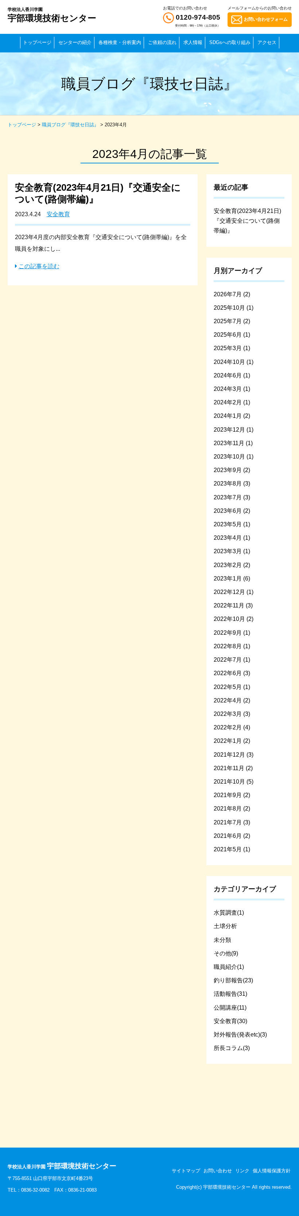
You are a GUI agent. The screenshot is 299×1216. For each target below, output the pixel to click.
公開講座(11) (230, 1008)
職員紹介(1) (229, 967)
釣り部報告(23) (233, 980)
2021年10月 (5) (233, 782)
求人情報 (192, 42)
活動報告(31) (230, 994)
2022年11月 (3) (233, 605)
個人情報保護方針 (272, 1170)
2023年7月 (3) (232, 497)
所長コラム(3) (232, 1048)
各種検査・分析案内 (119, 42)
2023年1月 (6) (232, 578)
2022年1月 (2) (232, 741)
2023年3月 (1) (232, 551)
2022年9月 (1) (232, 633)
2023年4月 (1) (232, 538)
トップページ (37, 42)
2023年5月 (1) (232, 524)
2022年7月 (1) (232, 660)
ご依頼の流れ (162, 42)
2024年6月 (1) (232, 375)
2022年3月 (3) (232, 714)
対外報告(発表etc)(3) (240, 1034)
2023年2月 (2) (232, 565)
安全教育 (58, 214)
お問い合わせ (217, 1170)
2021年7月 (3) (232, 822)
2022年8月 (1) (232, 646)
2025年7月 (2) (232, 321)
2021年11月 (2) (233, 768)
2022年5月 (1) (232, 687)
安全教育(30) (230, 1021)
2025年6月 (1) (232, 335)
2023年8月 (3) (232, 483)
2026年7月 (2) (232, 294)
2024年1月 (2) (232, 416)
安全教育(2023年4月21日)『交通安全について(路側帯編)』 (247, 221)
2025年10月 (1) (233, 308)
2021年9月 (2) (232, 795)
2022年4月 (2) (232, 700)
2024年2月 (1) (232, 402)
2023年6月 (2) (232, 511)
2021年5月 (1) (232, 849)
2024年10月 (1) (233, 362)
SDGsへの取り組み (230, 42)
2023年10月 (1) (233, 456)
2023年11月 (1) (233, 443)
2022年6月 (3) (232, 673)
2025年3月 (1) (232, 348)
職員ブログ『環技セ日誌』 (70, 124)
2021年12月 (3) (233, 755)
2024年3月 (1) (232, 389)
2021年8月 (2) (232, 808)
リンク (242, 1170)
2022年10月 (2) (233, 619)
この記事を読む (39, 266)
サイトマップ (186, 1170)
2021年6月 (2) (232, 836)
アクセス (266, 42)
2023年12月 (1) (233, 430)
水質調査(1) (229, 913)
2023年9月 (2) (232, 470)
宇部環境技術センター (52, 15)
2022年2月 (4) (232, 727)
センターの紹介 (75, 42)
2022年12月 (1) (233, 592)
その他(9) (226, 953)
